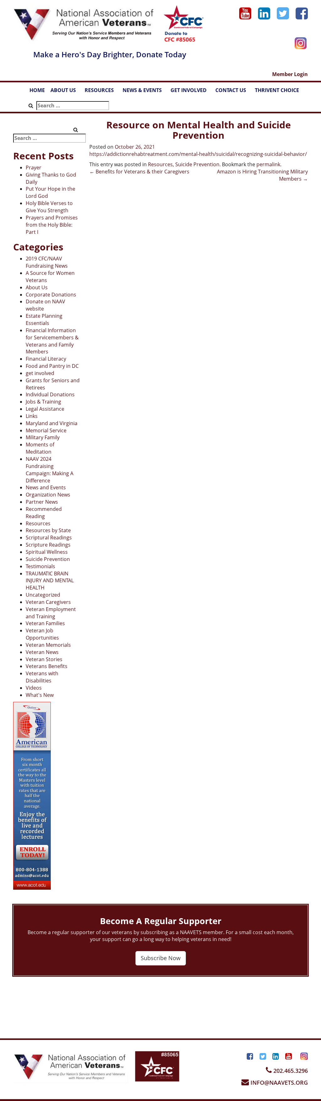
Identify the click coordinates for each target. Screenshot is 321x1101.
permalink (268, 164)
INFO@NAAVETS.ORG (278, 1082)
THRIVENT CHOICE (277, 90)
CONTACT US (233, 92)
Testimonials (40, 566)
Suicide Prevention (48, 559)
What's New (40, 695)
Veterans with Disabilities (42, 677)
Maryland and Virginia (51, 423)
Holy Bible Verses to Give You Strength (49, 207)
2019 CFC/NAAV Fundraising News (47, 262)
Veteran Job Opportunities (42, 634)
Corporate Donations (51, 294)
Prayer (33, 167)
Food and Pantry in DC (52, 366)
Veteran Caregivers (48, 602)
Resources (38, 523)
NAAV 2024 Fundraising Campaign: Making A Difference (49, 469)
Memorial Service (46, 430)
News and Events (46, 487)
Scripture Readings (48, 544)
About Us (37, 287)
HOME (37, 90)
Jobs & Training (43, 401)
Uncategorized (43, 594)
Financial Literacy (46, 358)
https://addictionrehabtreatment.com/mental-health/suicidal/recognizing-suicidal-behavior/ (198, 154)
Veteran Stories (44, 659)
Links (32, 416)
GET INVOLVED (192, 92)
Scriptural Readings (49, 537)
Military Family (43, 437)
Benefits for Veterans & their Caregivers (139, 171)
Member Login (290, 74)
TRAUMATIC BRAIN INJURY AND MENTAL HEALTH (50, 580)
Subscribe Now (161, 958)
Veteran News (42, 652)
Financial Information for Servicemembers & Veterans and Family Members (52, 341)
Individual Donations (50, 394)
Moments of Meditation (40, 448)
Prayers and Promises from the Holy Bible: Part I (52, 224)
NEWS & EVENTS (145, 92)
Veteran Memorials (48, 644)
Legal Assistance (45, 408)
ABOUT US (66, 92)
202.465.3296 (290, 1070)
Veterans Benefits (46, 666)
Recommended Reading (44, 513)
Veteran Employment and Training (51, 613)
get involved (40, 373)
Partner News (42, 501)
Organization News (48, 494)
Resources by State (48, 530)
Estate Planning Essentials (44, 319)
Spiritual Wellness (47, 551)
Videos (34, 687)
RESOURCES (102, 92)
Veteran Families (45, 623)
